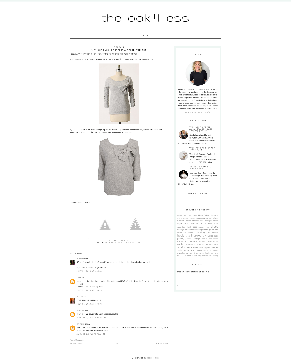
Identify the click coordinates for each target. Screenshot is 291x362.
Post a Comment (76, 340)
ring (196, 244)
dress (214, 226)
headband (214, 232)
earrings (180, 230)
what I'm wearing (211, 256)
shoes (188, 247)
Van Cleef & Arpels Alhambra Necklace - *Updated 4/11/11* (201, 129)
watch (193, 256)
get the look (213, 230)
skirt (201, 247)
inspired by (198, 235)
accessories (202, 218)
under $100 (182, 256)
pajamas (202, 241)
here (104, 132)
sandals (209, 244)
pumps (215, 241)
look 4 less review (210, 239)
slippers (207, 248)
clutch (189, 227)
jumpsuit (188, 239)
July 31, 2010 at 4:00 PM (90, 304)
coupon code (203, 227)
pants (209, 241)
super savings (212, 250)
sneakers (214, 248)
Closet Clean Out (184, 215)
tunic (216, 253)
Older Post (76, 344)
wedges (200, 255)
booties (180, 220)
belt (210, 218)
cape (202, 221)
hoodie (188, 236)
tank (207, 253)
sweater (181, 253)
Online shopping (211, 215)
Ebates (194, 215)
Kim (78, 278)
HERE (152, 59)
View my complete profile (198, 112)
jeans (216, 236)
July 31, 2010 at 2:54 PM (90, 290)
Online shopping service (186, 218)
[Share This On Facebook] (89, 239)
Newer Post (161, 344)
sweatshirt (190, 253)
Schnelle (80, 258)
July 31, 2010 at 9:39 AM (90, 271)
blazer (215, 218)
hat (208, 232)
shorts (195, 248)
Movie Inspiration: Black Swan (200, 168)
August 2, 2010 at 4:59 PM (91, 334)
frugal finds (203, 230)
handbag (201, 232)
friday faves (194, 230)
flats (187, 229)
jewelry (180, 238)
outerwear (192, 241)
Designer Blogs (153, 358)
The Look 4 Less (145, 17)
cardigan (208, 221)
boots (188, 220)
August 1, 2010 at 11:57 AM (91, 318)
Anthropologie (75, 59)
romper (202, 244)
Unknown (80, 310)
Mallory (80, 297)
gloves (179, 232)
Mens (200, 215)
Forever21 (129, 243)
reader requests (185, 244)
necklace (181, 241)
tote (212, 253)
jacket (210, 236)
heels (180, 235)
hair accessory (190, 232)
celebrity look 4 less (201, 223)
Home (145, 35)
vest (189, 256)
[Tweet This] (105, 239)
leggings (196, 239)
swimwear (200, 253)
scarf (216, 244)
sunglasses (201, 250)
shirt (139, 243)
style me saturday (186, 250)
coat (195, 227)
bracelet (195, 221)
